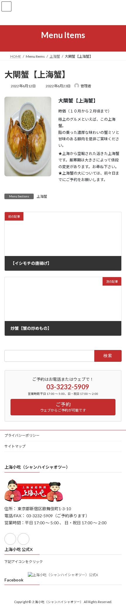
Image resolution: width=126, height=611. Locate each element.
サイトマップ (14, 446)
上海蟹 (42, 196)
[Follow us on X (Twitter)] (23, 539)
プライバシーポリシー (22, 435)
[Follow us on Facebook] (10, 539)
